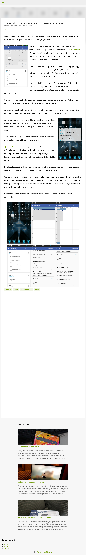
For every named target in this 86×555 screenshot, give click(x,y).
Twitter (7, 548)
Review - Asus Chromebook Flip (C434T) (31, 482)
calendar (8, 289)
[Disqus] (43, 331)
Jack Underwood (73, 50)
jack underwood (26, 289)
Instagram (8, 546)
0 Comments (29, 25)
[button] (5, 29)
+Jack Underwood (11, 147)
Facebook (7, 544)
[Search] (83, 2)
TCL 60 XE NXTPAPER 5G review (29, 446)
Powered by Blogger (44, 552)
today (36, 289)
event (16, 289)
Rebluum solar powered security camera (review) (34, 517)
